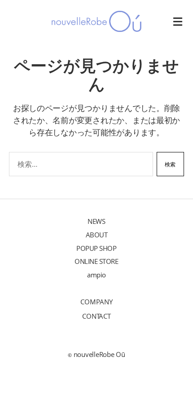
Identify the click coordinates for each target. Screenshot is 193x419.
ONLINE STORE (96, 261)
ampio (96, 274)
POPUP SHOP (96, 248)
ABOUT (97, 234)
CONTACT (96, 316)
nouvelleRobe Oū (99, 354)
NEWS (96, 221)
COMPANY (96, 301)
